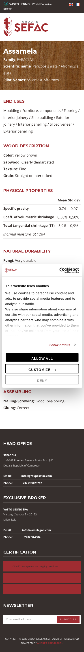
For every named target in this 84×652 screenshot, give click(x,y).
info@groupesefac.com (36, 476)
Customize (39, 369)
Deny (42, 381)
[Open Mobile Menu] (78, 27)
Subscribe (68, 619)
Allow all (42, 358)
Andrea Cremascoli (50, 643)
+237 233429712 (31, 483)
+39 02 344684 (31, 537)
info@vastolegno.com (36, 530)
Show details (60, 345)
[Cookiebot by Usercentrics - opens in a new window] (60, 270)
